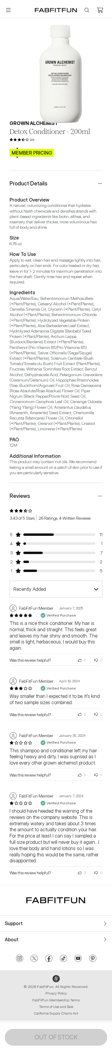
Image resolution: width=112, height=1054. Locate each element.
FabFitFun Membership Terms (56, 1000)
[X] (34, 959)
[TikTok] (63, 959)
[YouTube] (78, 959)
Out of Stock (56, 1037)
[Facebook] (49, 959)
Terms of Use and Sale (56, 1006)
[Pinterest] (92, 959)
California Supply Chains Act (56, 1013)
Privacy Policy (56, 993)
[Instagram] (19, 959)
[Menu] (8, 10)
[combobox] (56, 589)
